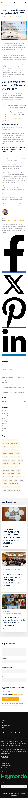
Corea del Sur (6, 460)
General (4, 428)
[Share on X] (14, 295)
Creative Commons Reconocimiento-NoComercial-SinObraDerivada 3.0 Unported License (13, 751)
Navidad (18, 473)
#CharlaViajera (14, 443)
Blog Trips (5, 421)
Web (3, 677)
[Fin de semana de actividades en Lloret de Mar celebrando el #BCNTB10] (14, 601)
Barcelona (5, 450)
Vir (7, 218)
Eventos (20, 16)
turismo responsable (13, 483)
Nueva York (11, 476)
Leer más (5, 546)
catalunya (17, 453)
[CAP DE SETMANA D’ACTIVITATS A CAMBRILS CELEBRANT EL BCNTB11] (14, 559)
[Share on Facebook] (14, 272)
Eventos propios (6, 725)
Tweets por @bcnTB (7, 369)
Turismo (5, 483)
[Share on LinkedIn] (14, 355)
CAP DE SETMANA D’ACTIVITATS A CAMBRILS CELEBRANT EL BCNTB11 (12, 580)
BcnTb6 (4, 453)
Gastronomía (6, 470)
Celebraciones (13, 456)
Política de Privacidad (6, 765)
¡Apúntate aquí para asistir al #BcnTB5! (11, 118)
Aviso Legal (4, 767)
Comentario (5, 647)
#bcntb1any (5, 440)
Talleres (21, 480)
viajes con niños (11, 490)
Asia (19, 446)
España (18, 463)
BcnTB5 (17, 450)
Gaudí (12, 470)
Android (6, 199)
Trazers (4, 43)
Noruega (5, 476)
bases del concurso (16, 164)
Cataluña (5, 456)
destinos (13, 460)
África (18, 490)
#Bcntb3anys (6, 443)
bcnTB (11, 450)
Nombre (4, 658)
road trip (5, 480)
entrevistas (5, 463)
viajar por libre (16, 486)
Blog (3, 727)
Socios (15, 480)
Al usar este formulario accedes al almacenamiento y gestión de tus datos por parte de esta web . (13, 693)
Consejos (20, 456)
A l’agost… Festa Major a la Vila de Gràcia (13, 377)
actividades (5, 446)
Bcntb (3, 418)
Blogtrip (11, 453)
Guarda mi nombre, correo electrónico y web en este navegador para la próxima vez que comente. (13, 687)
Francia (10, 466)
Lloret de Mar (11, 473)
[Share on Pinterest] (14, 327)
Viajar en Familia (7, 486)
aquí (3, 182)
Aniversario (14, 16)
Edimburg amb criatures (8, 385)
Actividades (5, 413)
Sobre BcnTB (5, 718)
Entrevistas (5, 423)
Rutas (10, 480)
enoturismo (20, 460)
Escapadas (12, 463)
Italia (4, 473)
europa (4, 466)
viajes (4, 490)
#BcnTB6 (4, 411)
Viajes (3, 431)
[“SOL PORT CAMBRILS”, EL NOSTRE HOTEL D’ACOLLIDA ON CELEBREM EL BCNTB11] (14, 513)
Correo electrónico (7, 667)
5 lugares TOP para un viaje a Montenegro (13, 392)
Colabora (4, 722)
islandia (18, 470)
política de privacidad (17, 694)
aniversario (12, 446)
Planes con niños (20, 476)
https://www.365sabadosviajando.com (15, 220)
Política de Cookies (5, 763)
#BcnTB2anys (14, 440)
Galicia (16, 466)
